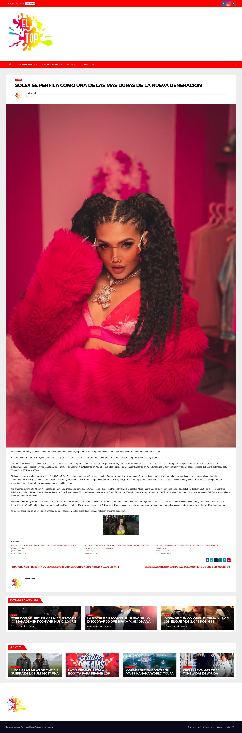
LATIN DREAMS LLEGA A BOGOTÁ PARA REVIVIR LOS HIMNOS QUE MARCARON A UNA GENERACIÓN (92, 675)
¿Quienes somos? (27, 64)
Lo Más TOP (87, 64)
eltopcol (32, 93)
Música (71, 64)
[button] (235, 64)
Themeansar (48, 727)
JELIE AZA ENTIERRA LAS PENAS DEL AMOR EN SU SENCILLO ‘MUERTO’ (187, 567)
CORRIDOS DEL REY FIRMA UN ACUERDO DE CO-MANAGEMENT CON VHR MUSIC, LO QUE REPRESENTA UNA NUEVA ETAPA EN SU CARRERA (43, 623)
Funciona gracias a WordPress (17, 727)
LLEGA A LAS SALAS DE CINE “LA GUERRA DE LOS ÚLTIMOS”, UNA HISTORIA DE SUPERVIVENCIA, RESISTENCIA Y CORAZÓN (35, 675)
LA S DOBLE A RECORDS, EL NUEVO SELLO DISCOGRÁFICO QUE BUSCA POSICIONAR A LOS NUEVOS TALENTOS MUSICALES (118, 621)
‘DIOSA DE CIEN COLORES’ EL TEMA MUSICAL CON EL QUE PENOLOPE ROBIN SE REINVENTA (197, 621)
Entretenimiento (52, 64)
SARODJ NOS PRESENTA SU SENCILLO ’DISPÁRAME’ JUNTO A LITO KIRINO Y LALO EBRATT (66, 567)
